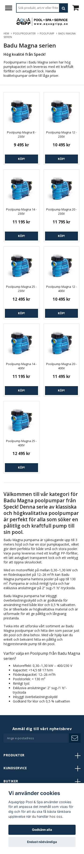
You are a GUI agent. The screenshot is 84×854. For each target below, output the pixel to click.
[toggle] (11, 8)
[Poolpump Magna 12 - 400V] (61, 264)
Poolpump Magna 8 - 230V (21, 134)
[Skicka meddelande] (74, 738)
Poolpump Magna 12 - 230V (61, 134)
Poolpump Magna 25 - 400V (21, 443)
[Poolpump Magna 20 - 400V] (61, 341)
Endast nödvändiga (42, 842)
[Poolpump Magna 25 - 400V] (21, 419)
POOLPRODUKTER (25, 33)
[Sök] (63, 8)
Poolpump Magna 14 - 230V (21, 211)
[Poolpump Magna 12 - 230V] (61, 110)
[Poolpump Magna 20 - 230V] (61, 187)
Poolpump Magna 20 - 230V (61, 211)
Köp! (21, 159)
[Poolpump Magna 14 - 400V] (21, 341)
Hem (7, 33)
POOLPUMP (48, 33)
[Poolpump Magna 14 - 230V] (21, 187)
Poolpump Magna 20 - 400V (61, 366)
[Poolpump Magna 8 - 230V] (21, 110)
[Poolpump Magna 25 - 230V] (21, 264)
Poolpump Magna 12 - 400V (61, 289)
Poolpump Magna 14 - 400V (21, 366)
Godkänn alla (42, 830)
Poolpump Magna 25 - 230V (21, 289)
